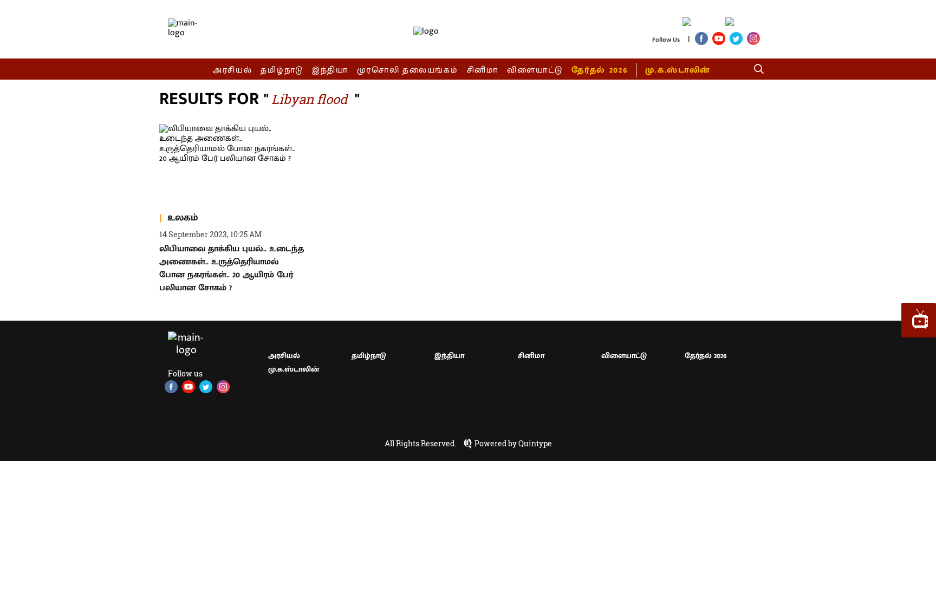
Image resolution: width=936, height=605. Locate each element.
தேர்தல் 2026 (599, 70)
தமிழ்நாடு (282, 70)
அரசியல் (232, 70)
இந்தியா (330, 70)
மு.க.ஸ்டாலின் (677, 70)
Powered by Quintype (513, 443)
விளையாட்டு (535, 70)
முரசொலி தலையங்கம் (407, 70)
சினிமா (482, 70)
